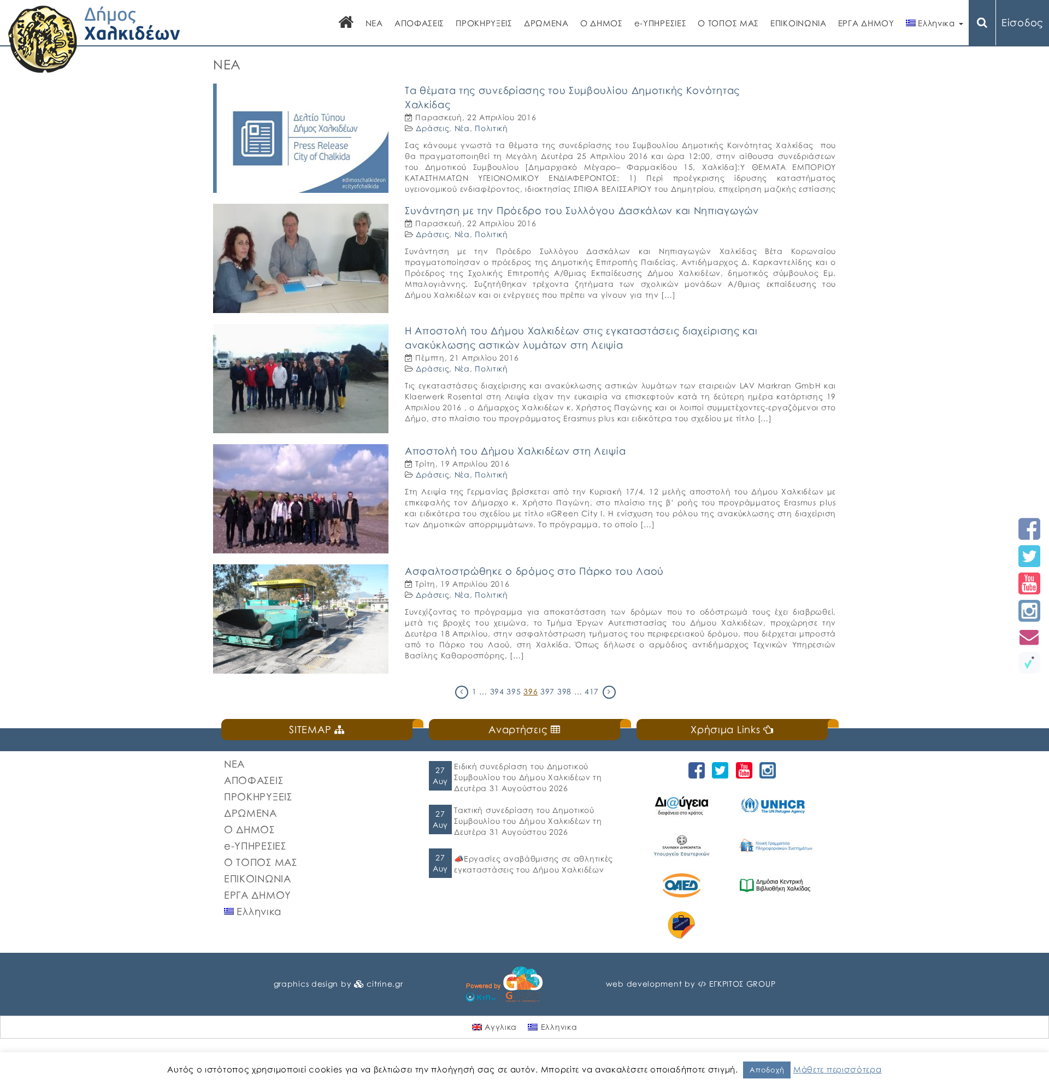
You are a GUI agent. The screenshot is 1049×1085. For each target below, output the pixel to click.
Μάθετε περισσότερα (837, 1069)
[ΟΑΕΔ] (683, 885)
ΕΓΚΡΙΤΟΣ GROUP (742, 983)
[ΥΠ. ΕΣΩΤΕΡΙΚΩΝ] (683, 845)
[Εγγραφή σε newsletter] (1029, 636)
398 (564, 691)
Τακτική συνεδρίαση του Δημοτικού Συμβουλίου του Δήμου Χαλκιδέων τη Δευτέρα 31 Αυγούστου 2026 (528, 820)
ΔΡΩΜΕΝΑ (546, 23)
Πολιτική (491, 128)
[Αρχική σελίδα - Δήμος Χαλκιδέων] (94, 38)
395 (513, 691)
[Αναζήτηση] (982, 22)
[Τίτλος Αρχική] (346, 23)
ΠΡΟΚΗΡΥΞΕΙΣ (484, 23)
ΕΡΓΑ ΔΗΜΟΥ (866, 23)
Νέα (462, 128)
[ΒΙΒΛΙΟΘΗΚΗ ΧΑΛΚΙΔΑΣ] (776, 885)
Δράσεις (432, 128)
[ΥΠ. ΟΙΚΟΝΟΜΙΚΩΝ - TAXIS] (776, 845)
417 (592, 691)
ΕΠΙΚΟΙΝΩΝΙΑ (798, 23)
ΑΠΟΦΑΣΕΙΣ (419, 23)
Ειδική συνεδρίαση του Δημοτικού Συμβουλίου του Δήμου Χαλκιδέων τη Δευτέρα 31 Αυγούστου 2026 (528, 777)
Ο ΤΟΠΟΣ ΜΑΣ (728, 23)
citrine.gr (385, 983)
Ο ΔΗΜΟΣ (601, 23)
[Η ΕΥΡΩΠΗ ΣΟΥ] (683, 925)
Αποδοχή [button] (767, 1069)
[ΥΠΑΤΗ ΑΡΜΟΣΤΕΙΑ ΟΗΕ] (776, 805)
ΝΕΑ (374, 23)
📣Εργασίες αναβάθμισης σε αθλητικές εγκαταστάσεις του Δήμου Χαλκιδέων (533, 864)
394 (497, 691)
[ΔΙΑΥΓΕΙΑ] (683, 805)
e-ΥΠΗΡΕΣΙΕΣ (660, 23)
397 (547, 691)
